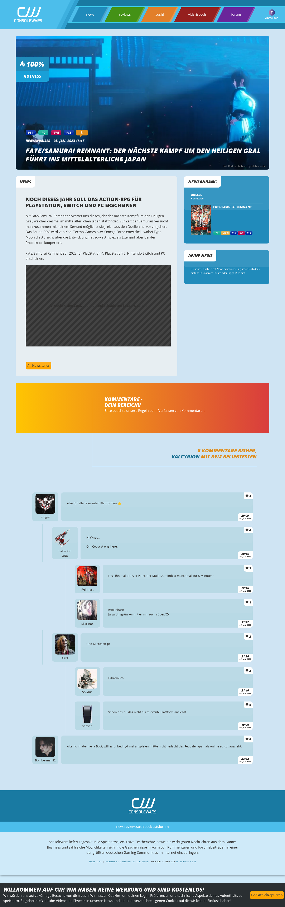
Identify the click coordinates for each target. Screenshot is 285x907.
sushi (159, 14)
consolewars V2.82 (186, 861)
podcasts (152, 826)
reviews (125, 14)
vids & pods (197, 14)
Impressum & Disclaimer (118, 861)
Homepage (197, 198)
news (90, 14)
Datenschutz (95, 861)
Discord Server (141, 861)
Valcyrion (186, 456)
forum (236, 14)
